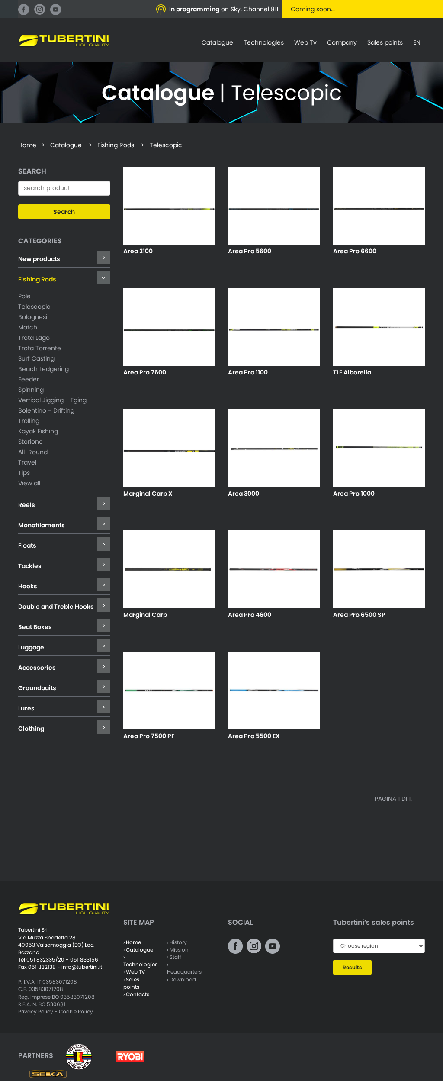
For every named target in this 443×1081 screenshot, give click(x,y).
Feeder (28, 379)
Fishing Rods (37, 279)
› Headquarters (184, 968)
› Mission (178, 949)
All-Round (33, 452)
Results (352, 967)
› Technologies (140, 960)
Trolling (28, 420)
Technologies (264, 42)
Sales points (385, 42)
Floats (27, 545)
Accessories (37, 667)
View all (29, 483)
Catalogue (217, 42)
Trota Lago (34, 337)
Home (27, 145)
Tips (24, 472)
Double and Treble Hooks (56, 606)
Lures (26, 708)
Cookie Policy (76, 1011)
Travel (27, 462)
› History (177, 942)
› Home (132, 942)
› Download (181, 979)
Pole (24, 296)
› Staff (174, 957)
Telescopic (34, 306)
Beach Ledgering (43, 369)
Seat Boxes (35, 627)
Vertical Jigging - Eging (52, 400)
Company (342, 42)
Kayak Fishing (38, 431)
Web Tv (305, 42)
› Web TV (134, 971)
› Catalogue (138, 949)
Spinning (31, 389)
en (417, 42)
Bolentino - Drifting (46, 410)
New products (39, 259)
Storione (30, 441)
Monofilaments (41, 525)
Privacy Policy (35, 1011)
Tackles (30, 565)
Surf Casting (36, 358)
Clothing (31, 728)
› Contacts (136, 994)
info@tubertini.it (81, 967)
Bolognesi (32, 317)
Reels (26, 504)
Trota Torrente (39, 348)
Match (27, 327)
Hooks (27, 586)
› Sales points (131, 983)
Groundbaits (37, 688)
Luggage (31, 647)
